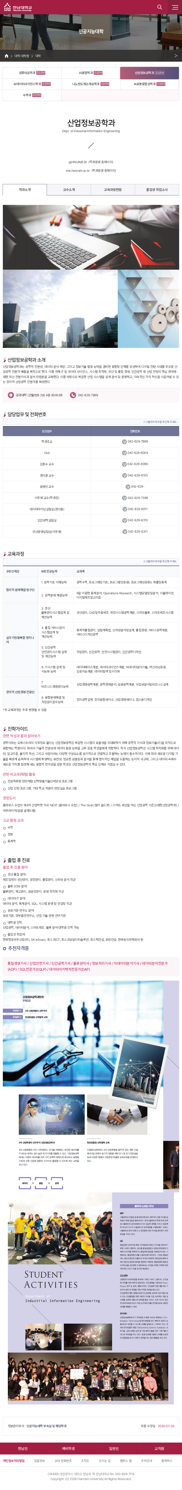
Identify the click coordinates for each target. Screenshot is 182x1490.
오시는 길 (104, 1460)
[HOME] (6, 56)
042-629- (137, 486)
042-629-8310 (138, 520)
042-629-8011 (137, 509)
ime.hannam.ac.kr (78, 170)
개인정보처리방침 (14, 1460)
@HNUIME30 (78, 162)
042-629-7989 (88, 395)
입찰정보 (39, 1460)
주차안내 (146, 1460)
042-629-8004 (137, 453)
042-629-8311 (137, 531)
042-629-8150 (138, 475)
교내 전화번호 (63, 1460)
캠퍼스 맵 (126, 1460)
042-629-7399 (138, 498)
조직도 (85, 1460)
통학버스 (166, 1460)
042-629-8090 (137, 464)
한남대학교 (18, 7)
